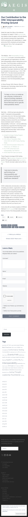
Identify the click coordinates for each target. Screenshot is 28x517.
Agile (12, 345)
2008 (3, 426)
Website (5, 286)
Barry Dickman (8, 26)
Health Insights (5, 474)
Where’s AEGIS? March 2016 (13, 238)
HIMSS (9, 225)
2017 (3, 402)
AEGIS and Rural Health (7, 478)
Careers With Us (6, 498)
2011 (3, 418)
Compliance (5, 350)
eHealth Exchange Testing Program (13, 135)
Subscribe (6, 334)
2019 (3, 397)
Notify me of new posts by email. (12, 310)
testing (22, 227)
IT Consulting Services (7, 462)
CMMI (18, 347)
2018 (3, 400)
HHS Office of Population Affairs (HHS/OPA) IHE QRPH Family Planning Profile (14, 141)
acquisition (4, 345)
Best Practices (6, 347)
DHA (17, 352)
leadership (20, 363)
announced (21, 34)
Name (4, 271)
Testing (9, 28)
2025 (3, 381)
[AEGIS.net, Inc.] (14, 4)
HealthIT (4, 225)
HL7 (20, 360)
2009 (3, 424)
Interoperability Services (8, 481)
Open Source (14, 368)
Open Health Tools (6, 367)
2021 (3, 392)
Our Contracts (5, 495)
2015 (3, 408)
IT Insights (4, 464)
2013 (3, 413)
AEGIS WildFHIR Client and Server (13, 152)
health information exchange (9, 357)
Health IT (3, 28)
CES (13, 347)
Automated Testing (19, 345)
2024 (3, 384)
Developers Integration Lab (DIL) (18, 158)
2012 (3, 416)
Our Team (4, 493)
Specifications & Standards (8, 369)
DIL (19, 352)
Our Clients (5, 467)
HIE (13, 360)
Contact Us (5, 500)
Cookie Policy (4, 511)
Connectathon (6, 352)
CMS (21, 347)
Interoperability (6, 227)
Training (22, 375)
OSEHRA (20, 367)
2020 (3, 395)
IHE (22, 360)
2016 (3, 405)
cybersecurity (13, 352)
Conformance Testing (16, 350)
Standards (4, 372)
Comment (6, 258)
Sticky (8, 372)
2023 (3, 387)
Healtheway (21, 355)
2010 (3, 421)
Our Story (4, 489)
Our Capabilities (6, 465)
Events (11, 354)
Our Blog (4, 491)
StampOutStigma (18, 369)
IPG (13, 227)
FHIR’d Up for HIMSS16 (15, 234)
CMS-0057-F (5, 476)
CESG (15, 347)
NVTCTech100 (17, 365)
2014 (3, 410)
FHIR (16, 355)
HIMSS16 (15, 225)
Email (4, 278)
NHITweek (10, 366)
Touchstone (15, 375)
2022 (3, 389)
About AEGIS (4, 488)
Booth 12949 (9, 209)
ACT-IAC (9, 345)
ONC (17, 227)
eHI (21, 352)
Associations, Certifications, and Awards (11, 496)
